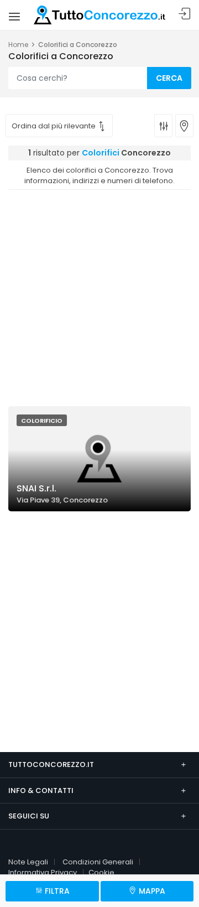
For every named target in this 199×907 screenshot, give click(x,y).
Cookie (101, 872)
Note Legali (28, 862)
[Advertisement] (99, 295)
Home (18, 44)
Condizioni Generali (97, 862)
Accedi (185, 14)
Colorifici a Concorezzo (77, 44)
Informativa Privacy (42, 872)
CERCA (169, 78)
